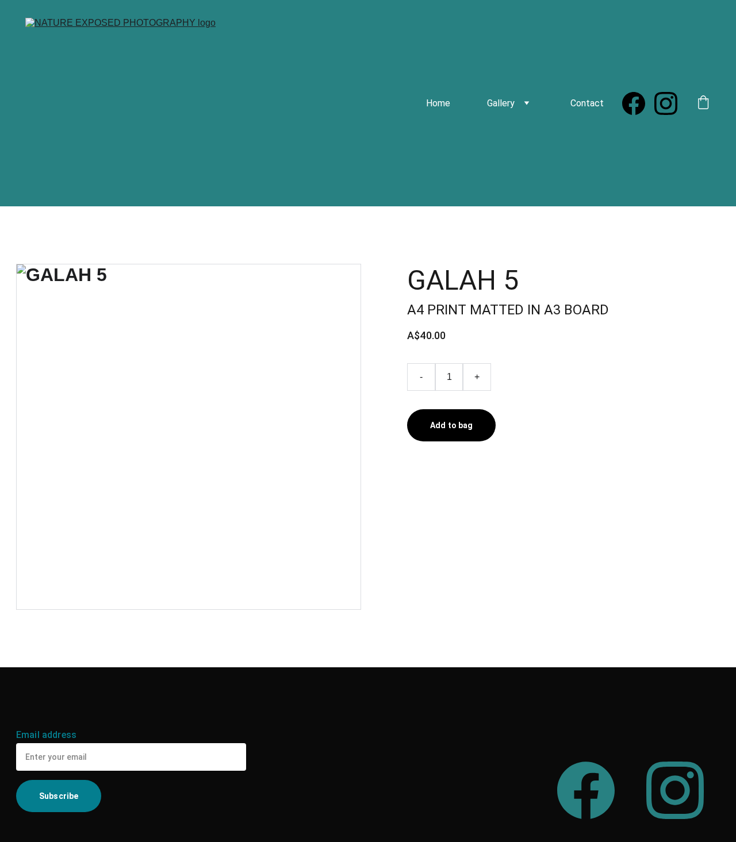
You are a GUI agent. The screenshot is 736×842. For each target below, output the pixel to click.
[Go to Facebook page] (638, 103)
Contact (587, 103)
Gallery (501, 103)
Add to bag (451, 425)
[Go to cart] (703, 103)
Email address (46, 734)
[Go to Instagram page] (665, 103)
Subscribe (58, 796)
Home (438, 103)
